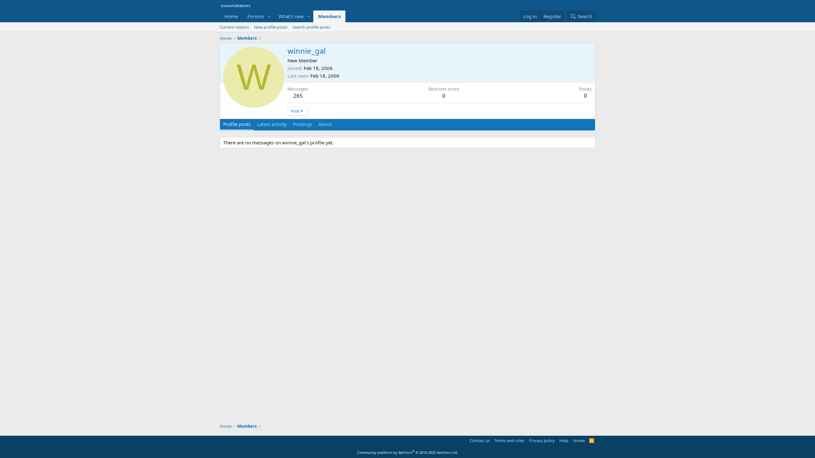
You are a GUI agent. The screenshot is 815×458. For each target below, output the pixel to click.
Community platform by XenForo (407, 452)
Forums (255, 16)
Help (563, 440)
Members (329, 16)
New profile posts (270, 27)
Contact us (480, 440)
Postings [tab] (302, 124)
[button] (269, 16)
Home (231, 16)
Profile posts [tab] (237, 124)
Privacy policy (542, 440)
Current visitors (234, 27)
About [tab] (325, 124)
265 (298, 95)
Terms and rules (509, 440)
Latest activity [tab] (272, 124)
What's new (291, 16)
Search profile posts (311, 27)
